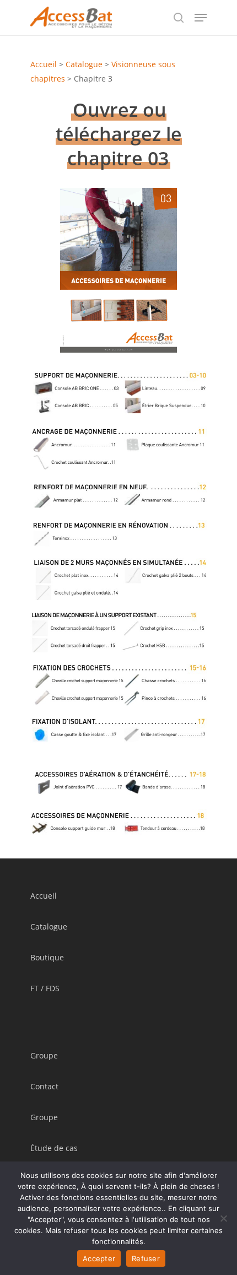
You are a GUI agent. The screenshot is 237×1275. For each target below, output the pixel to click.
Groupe (44, 1055)
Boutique (47, 957)
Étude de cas (54, 1148)
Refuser (146, 1258)
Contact (44, 1086)
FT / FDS (45, 988)
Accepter (99, 1258)
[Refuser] (223, 1218)
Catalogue (84, 64)
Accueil (43, 64)
